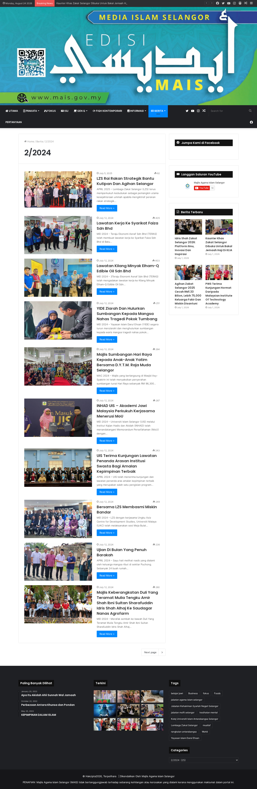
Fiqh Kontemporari (108, 110)
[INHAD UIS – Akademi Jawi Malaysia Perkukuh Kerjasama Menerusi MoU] (58, 418)
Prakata (31, 110)
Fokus (51, 110)
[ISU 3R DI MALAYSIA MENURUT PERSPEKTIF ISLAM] (128, 696)
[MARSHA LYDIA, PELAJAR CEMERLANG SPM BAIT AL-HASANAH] (105, 696)
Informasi (136, 110)
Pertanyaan (13, 122)
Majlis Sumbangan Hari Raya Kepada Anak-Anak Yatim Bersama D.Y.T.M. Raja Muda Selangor (124, 362)
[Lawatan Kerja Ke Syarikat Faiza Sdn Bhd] (58, 235)
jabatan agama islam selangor (186, 699)
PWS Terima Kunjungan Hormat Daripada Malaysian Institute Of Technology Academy (218, 293)
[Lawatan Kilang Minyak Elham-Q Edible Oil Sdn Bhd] (58, 278)
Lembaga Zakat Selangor (184, 725)
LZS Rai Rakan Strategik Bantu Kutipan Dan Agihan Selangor (125, 181)
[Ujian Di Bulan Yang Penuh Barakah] (58, 562)
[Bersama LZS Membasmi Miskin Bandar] (58, 519)
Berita (158, 110)
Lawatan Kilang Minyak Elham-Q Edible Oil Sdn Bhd (128, 268)
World (205, 731)
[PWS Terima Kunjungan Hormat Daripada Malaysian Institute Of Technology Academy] (219, 272)
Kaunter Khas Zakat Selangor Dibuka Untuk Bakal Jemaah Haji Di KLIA (96, 3)
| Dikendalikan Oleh (130, 776)
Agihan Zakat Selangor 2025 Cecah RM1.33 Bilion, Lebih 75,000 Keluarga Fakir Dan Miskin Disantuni (188, 293)
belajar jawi (177, 693)
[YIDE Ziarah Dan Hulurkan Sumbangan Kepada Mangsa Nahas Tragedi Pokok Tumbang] (58, 320)
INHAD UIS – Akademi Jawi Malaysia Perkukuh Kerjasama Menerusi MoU (126, 411)
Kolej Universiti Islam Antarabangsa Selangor (194, 718)
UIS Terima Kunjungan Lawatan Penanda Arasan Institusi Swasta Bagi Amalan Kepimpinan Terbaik (127, 463)
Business (193, 693)
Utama (13, 110)
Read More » (107, 208)
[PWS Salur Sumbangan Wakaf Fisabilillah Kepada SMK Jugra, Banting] (152, 724)
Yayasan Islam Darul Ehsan (185, 738)
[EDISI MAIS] (128, 56)
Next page (150, 652)
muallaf (207, 725)
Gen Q (81, 110)
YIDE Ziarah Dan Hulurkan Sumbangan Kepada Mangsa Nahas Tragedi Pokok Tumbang (127, 314)
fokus (206, 693)
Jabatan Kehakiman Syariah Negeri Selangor (194, 706)
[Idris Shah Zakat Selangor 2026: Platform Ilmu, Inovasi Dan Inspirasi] (188, 227)
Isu (66, 110)
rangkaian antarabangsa (184, 731)
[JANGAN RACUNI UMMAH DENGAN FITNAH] (105, 710)
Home (30, 141)
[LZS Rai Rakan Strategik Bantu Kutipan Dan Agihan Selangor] (58, 189)
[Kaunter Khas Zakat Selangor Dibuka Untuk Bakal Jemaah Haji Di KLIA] (219, 227)
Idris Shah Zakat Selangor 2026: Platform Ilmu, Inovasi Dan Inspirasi (186, 246)
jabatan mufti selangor (182, 712)
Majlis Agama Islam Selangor (158, 776)
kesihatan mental (209, 712)
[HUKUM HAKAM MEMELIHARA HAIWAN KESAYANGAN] (152, 696)
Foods (217, 693)
